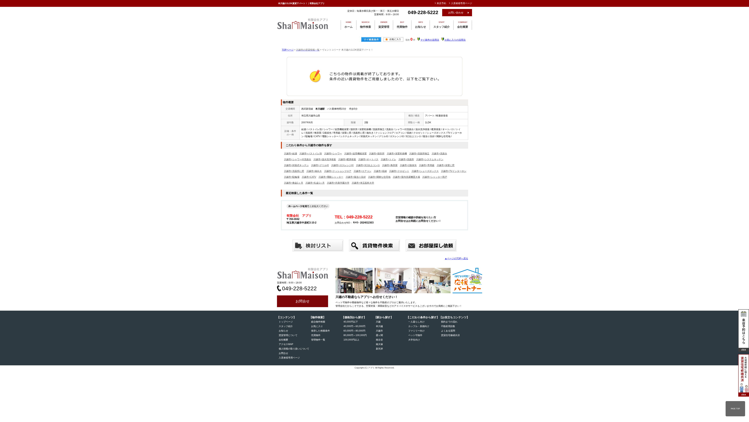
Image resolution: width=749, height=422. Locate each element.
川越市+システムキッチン (429, 159)
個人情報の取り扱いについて (294, 348)
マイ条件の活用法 (429, 39)
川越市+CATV (309, 177)
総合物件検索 (318, 321)
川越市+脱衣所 (376, 153)
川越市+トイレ (388, 159)
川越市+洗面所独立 (419, 153)
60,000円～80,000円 (354, 330)
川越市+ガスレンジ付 (342, 165)
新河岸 (379, 348)
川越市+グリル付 (320, 165)
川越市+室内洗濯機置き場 (406, 177)
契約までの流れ (449, 321)
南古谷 (379, 339)
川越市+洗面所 (406, 159)
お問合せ (303, 301)
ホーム (348, 24)
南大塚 (379, 344)
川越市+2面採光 (408, 165)
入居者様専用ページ (289, 357)
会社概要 (462, 24)
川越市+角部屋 (390, 165)
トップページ (286, 321)
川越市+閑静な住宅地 (379, 177)
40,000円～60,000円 (354, 326)
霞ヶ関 (379, 335)
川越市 (379, 330)
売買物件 (402, 24)
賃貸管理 (383, 24)
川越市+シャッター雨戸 (434, 177)
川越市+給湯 (290, 153)
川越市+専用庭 (426, 165)
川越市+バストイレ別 (310, 153)
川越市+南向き (314, 171)
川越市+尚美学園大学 (338, 182)
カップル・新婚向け (418, 326)
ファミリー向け (416, 330)
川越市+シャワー (333, 153)
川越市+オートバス (368, 159)
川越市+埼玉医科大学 (363, 182)
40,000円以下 (350, 321)
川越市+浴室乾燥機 (397, 153)
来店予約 (441, 3)
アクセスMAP (286, 344)
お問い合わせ (455, 12)
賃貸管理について (288, 335)
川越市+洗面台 (439, 153)
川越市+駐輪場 (291, 177)
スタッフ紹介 (441, 24)
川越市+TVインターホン (453, 171)
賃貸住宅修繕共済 (450, 335)
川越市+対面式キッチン (296, 165)
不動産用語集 (448, 326)
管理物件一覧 (318, 339)
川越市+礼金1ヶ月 (315, 182)
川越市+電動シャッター (331, 177)
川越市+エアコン (362, 171)
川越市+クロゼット (399, 171)
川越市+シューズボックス (425, 171)
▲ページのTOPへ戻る (456, 258)
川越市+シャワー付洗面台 (297, 159)
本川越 (379, 326)
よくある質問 (448, 330)
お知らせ (420, 24)
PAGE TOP (735, 409)
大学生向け (414, 339)
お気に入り (317, 326)
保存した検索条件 (320, 330)
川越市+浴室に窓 (445, 165)
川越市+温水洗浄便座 (324, 159)
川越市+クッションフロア (337, 171)
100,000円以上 (351, 339)
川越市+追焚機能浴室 (355, 153)
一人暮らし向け (416, 321)
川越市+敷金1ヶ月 (293, 182)
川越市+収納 (380, 171)
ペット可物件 (415, 335)
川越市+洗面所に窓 (294, 171)
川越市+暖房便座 (347, 159)
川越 (378, 321)
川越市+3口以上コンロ (368, 165)
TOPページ (288, 49)
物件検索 (365, 24)
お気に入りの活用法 (455, 39)
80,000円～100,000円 (355, 335)
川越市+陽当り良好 (356, 177)
